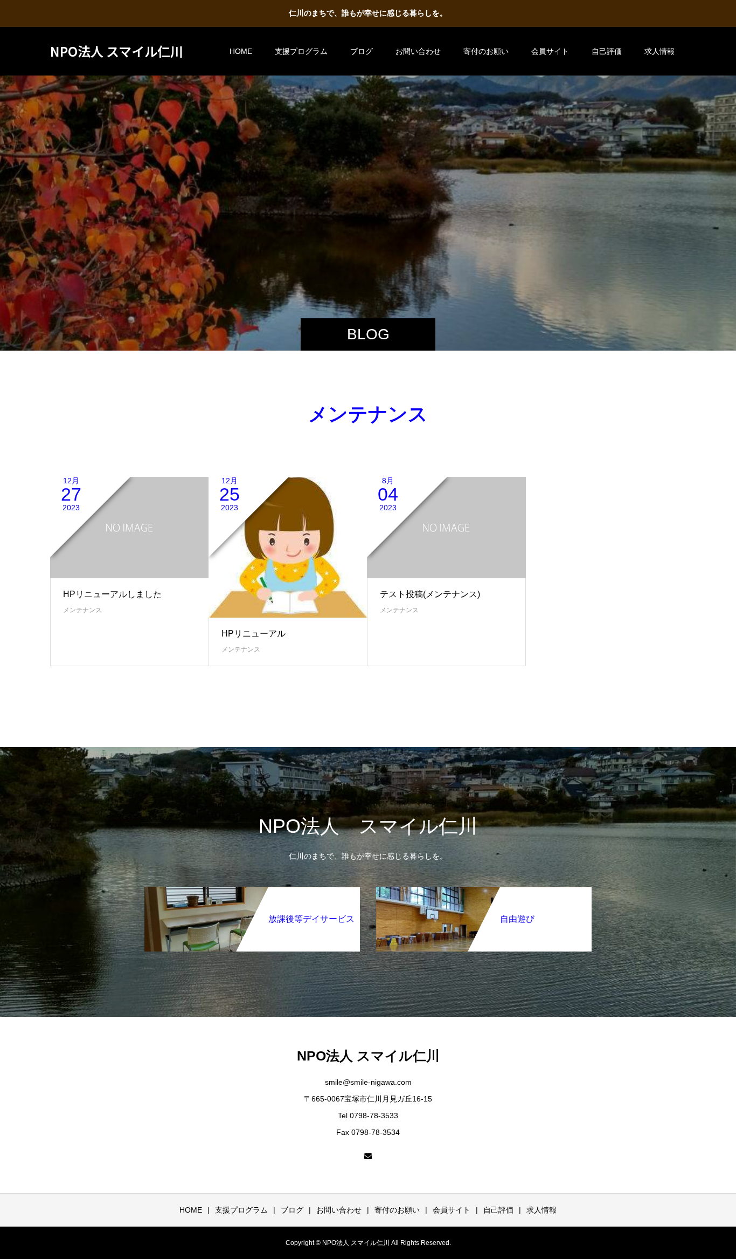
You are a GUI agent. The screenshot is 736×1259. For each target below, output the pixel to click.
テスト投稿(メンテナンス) (430, 594)
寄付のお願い (486, 51)
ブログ (361, 51)
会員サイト (550, 51)
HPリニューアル (253, 633)
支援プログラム (301, 51)
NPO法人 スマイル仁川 (116, 51)
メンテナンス (82, 610)
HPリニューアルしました (112, 594)
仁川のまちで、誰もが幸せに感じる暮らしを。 (368, 13)
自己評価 (607, 51)
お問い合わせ (418, 51)
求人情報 (659, 51)
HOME (241, 51)
